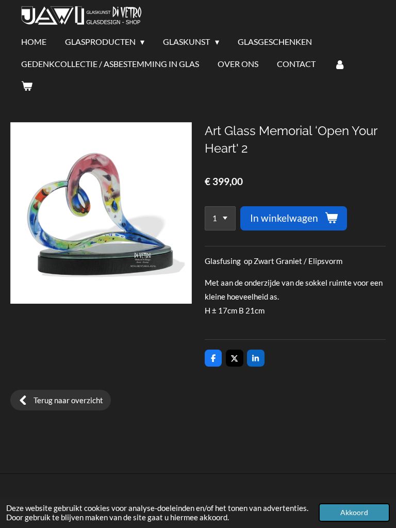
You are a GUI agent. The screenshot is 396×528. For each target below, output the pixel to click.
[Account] (339, 64)
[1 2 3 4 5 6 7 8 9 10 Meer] (220, 218)
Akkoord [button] (354, 512)
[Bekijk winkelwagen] (26, 85)
